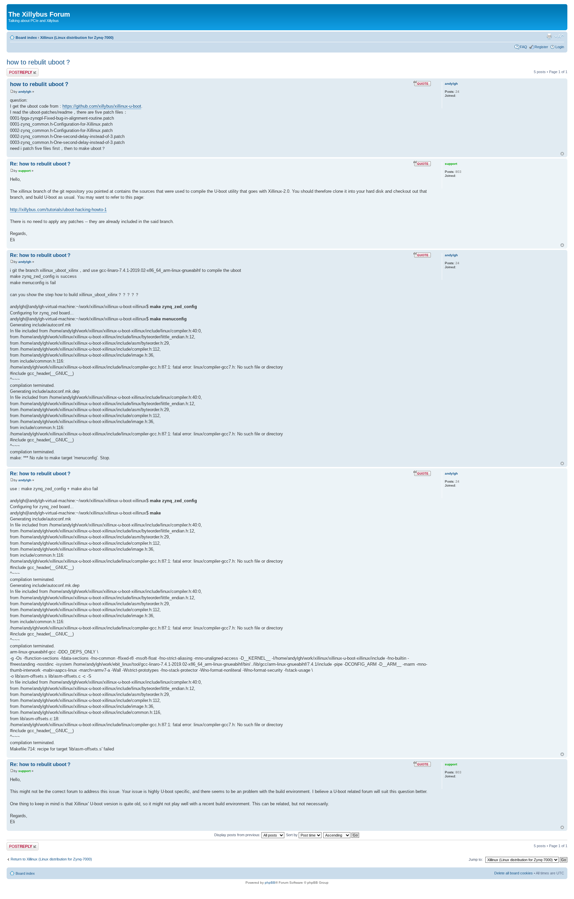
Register (541, 47)
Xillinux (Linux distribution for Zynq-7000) (77, 38)
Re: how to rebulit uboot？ (40, 164)
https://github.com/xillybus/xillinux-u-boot (101, 106)
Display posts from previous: (237, 835)
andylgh (24, 91)
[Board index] (12, 7)
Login (559, 47)
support (24, 170)
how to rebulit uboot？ (39, 62)
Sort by (292, 835)
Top (562, 154)
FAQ (523, 47)
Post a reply (16, 70)
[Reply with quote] (422, 83)
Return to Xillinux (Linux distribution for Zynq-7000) (51, 859)
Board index (26, 38)
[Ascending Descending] (341, 835)
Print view (549, 36)
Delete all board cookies (513, 873)
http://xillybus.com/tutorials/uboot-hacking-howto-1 (58, 209)
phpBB (270, 882)
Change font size (559, 36)
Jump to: (476, 859)
